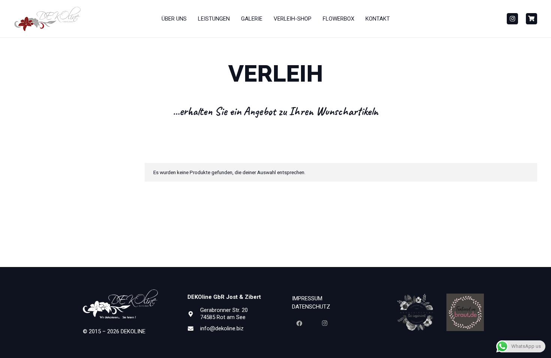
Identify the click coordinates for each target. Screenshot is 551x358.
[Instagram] (512, 18)
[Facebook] (299, 323)
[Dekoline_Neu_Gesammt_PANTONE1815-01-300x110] (47, 19)
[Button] (531, 18)
